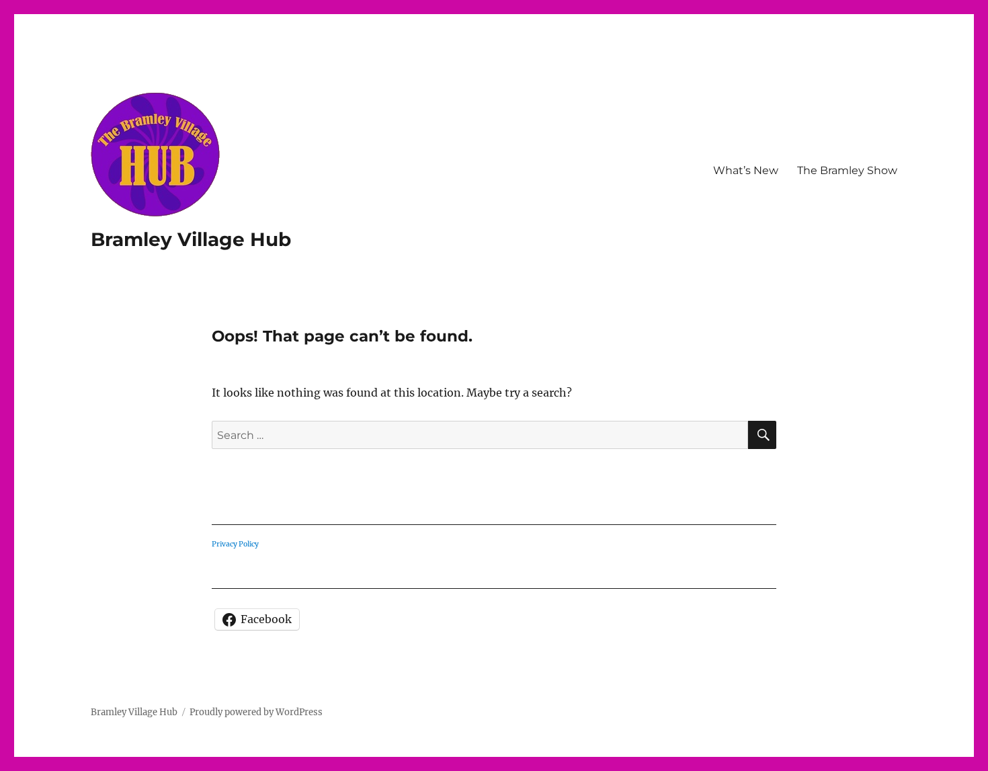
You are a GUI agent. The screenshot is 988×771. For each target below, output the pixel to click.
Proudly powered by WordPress (256, 712)
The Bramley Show (847, 170)
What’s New (745, 170)
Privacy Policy (235, 544)
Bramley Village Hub (191, 239)
